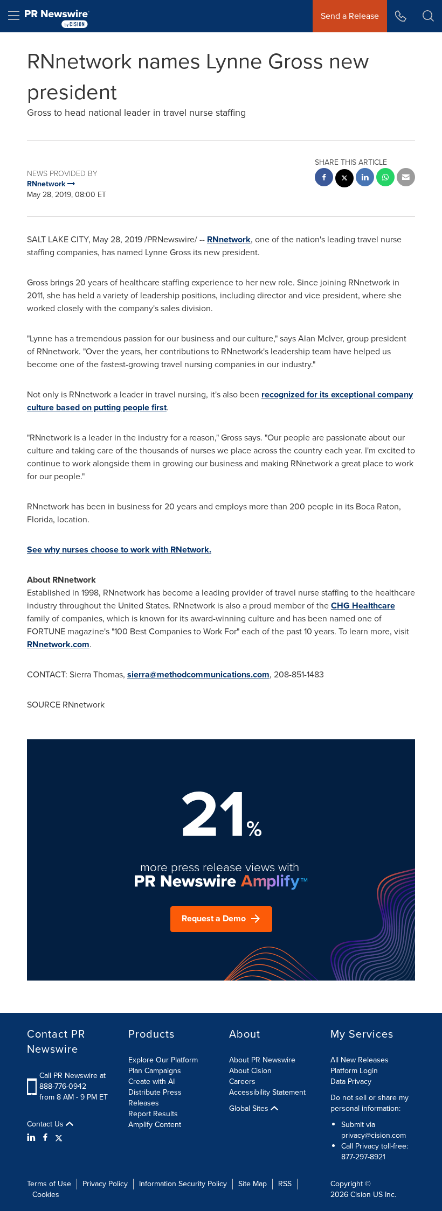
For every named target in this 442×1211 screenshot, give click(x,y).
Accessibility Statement (267, 1092)
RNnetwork (229, 239)
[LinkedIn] (32, 1137)
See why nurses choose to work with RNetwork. (119, 549)
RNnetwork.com (58, 644)
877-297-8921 (363, 1157)
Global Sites (250, 1108)
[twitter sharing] (344, 179)
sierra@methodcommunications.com (198, 674)
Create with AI (151, 1081)
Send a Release (350, 16)
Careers (242, 1081)
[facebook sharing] (324, 178)
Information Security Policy (183, 1183)
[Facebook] (45, 1137)
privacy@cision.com (373, 1135)
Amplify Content (154, 1124)
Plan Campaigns (154, 1070)
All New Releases (359, 1060)
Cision (360, 1194)
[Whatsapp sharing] (385, 178)
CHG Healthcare (363, 605)
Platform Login (354, 1070)
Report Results (153, 1113)
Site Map (252, 1183)
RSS (285, 1183)
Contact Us (46, 1124)
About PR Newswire (262, 1060)
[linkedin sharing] (365, 178)
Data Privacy (350, 1081)
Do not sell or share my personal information (369, 1103)
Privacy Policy (105, 1183)
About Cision (250, 1070)
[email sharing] (406, 178)
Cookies (45, 1194)
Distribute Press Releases (155, 1098)
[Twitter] (58, 1137)
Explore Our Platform (163, 1060)
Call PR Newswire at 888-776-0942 (72, 1081)
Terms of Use (49, 1183)
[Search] (428, 16)
